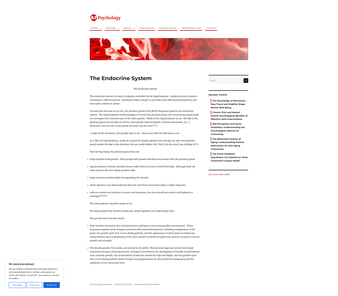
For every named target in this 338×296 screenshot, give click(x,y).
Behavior (128, 28)
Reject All (34, 285)
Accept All (52, 285)
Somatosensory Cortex (191, 28)
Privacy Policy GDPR (123, 284)
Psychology (111, 28)
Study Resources (147, 28)
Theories (94, 28)
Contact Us (211, 28)
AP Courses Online (216, 174)
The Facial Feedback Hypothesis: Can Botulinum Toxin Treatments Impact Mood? (229, 157)
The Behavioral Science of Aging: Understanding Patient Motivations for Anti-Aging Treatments (227, 144)
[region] (34, 275)
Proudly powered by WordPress (147, 284)
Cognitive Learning (167, 28)
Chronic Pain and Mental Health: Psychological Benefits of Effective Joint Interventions (229, 116)
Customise (17, 285)
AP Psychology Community (101, 284)
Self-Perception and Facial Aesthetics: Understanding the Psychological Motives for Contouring (228, 129)
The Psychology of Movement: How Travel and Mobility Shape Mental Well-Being (228, 104)
